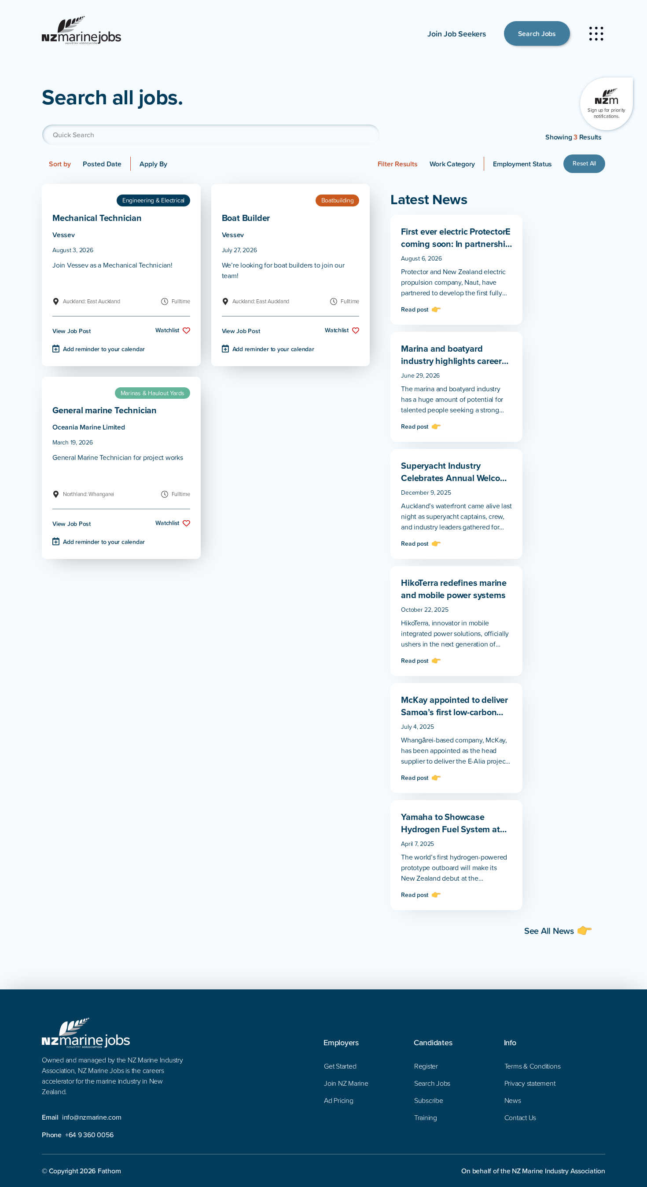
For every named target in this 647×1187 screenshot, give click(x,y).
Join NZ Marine (346, 1083)
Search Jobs (537, 33)
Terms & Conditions (532, 1066)
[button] (452, 164)
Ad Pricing (338, 1100)
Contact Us (520, 1117)
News (512, 1100)
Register (426, 1066)
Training (425, 1117)
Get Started (340, 1066)
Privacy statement (529, 1083)
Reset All (584, 163)
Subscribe (428, 1100)
